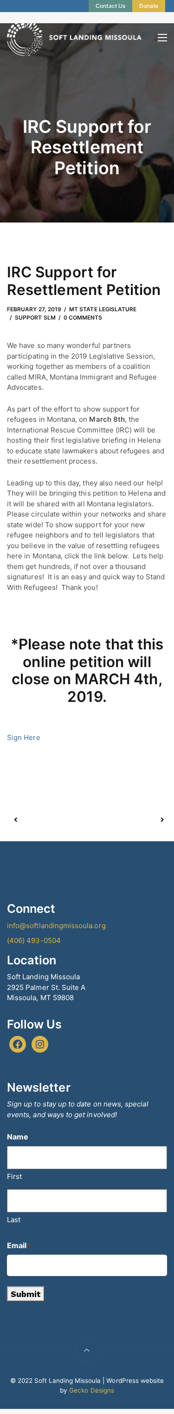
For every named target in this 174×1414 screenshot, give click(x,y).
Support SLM (35, 317)
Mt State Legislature (102, 309)
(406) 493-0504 (34, 940)
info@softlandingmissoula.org (56, 925)
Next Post (124, 820)
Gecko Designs (91, 1390)
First (14, 1176)
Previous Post (51, 820)
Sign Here (23, 737)
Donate (148, 5)
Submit (26, 1294)
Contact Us (110, 5)
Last (13, 1219)
